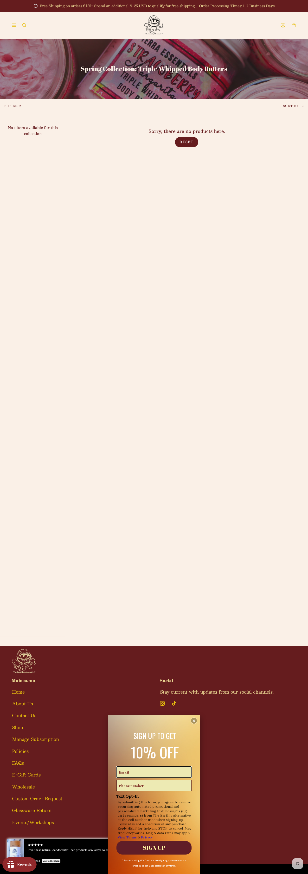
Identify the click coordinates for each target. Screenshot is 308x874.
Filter (11, 106)
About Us (22, 703)
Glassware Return (31, 810)
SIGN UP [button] (154, 847)
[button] (194, 721)
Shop (17, 727)
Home (18, 692)
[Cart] (293, 25)
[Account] (283, 25)
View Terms (127, 837)
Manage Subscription (35, 739)
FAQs (18, 763)
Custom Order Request (37, 798)
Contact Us (24, 715)
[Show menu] (15, 25)
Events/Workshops (33, 822)
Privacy (147, 837)
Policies (20, 751)
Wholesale (23, 786)
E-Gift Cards (26, 774)
